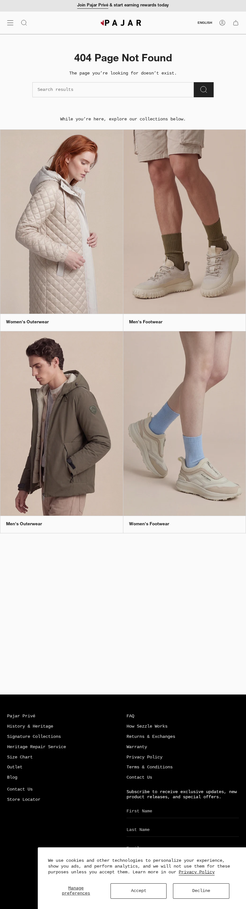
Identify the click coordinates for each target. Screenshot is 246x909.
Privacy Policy (197, 872)
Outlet (14, 767)
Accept (138, 890)
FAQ (130, 716)
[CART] (235, 22)
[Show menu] (10, 22)
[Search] (204, 89)
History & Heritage (30, 726)
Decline (201, 890)
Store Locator (23, 799)
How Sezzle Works (147, 726)
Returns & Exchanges (151, 736)
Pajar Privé (21, 716)
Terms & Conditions (150, 767)
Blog (12, 777)
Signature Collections (34, 736)
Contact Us (139, 777)
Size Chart (20, 757)
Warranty (137, 747)
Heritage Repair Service (36, 747)
